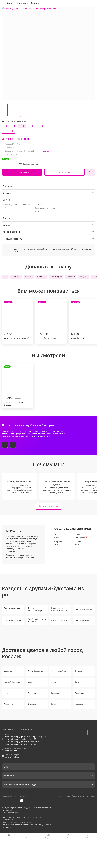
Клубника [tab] (41, 276)
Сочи (77, 682)
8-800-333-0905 (11, 750)
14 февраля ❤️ (81, 537)
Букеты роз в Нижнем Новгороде (59, 609)
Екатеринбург (57, 693)
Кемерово (32, 704)
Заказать (24, 172)
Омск (53, 682)
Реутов (54, 704)
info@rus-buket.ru (12, 757)
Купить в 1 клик (64, 172)
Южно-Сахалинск (35, 671)
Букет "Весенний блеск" (48, 320)
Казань (7, 693)
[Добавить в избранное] (91, 172)
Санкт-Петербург (58, 671)
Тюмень (78, 671)
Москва (31, 682)
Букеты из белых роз (84, 620)
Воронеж (8, 671)
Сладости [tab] (71, 276)
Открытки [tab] (15, 276)
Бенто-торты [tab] (56, 276)
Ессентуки (8, 704)
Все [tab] (4, 276)
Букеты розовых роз (84, 609)
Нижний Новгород (12, 682)
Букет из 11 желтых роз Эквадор (14, 386)
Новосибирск (80, 704)
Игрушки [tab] (84, 276)
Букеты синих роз (59, 620)
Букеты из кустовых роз (12, 609)
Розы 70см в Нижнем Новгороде (37, 620)
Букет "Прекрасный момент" (16, 320)
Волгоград (79, 693)
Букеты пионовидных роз (35, 609)
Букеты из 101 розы (12, 620)
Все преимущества (48, 506)
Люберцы (32, 693)
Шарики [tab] (28, 276)
